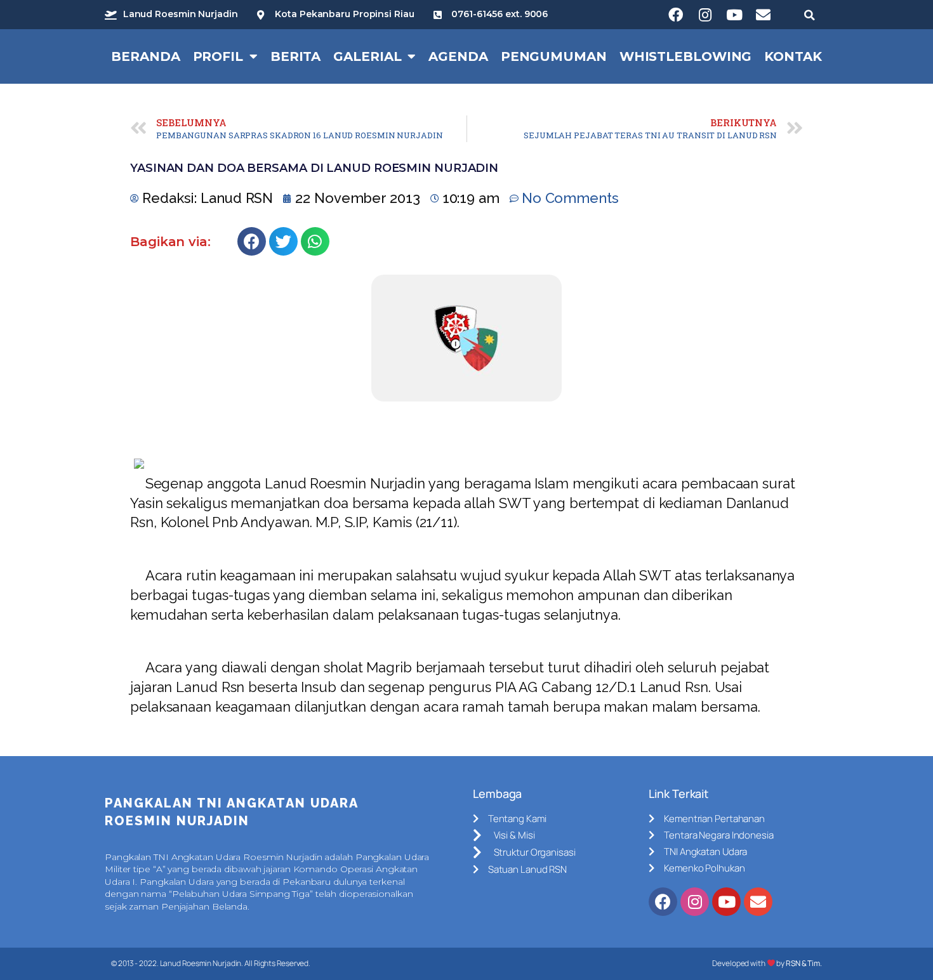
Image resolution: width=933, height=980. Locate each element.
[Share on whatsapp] (315, 241)
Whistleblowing (685, 56)
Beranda (145, 56)
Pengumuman (554, 56)
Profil (218, 56)
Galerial (367, 56)
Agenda (457, 56)
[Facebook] (676, 14)
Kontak (792, 56)
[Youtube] (734, 14)
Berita (295, 56)
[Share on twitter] (283, 241)
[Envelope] (763, 14)
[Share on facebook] (251, 241)
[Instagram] (705, 14)
